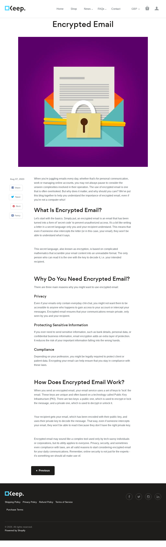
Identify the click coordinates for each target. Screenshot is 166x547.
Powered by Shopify (15, 530)
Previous (44, 470)
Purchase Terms (14, 509)
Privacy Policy (30, 502)
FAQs (101, 8)
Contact (115, 8)
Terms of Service (64, 502)
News (87, 8)
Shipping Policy (12, 502)
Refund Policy (46, 502)
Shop (74, 8)
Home (60, 8)
